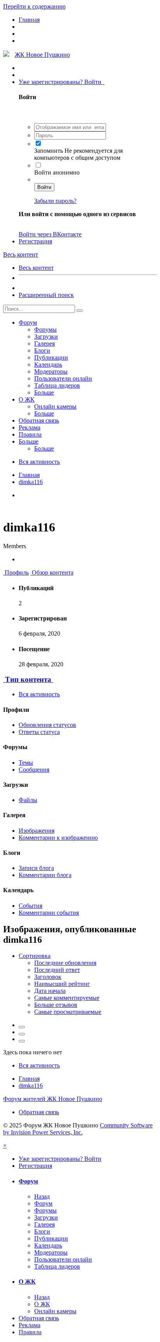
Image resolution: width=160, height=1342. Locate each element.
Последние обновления (65, 962)
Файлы (28, 800)
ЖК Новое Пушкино (42, 54)
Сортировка (34, 955)
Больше (44, 392)
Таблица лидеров (57, 385)
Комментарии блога (45, 875)
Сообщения (34, 769)
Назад (42, 1196)
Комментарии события (49, 912)
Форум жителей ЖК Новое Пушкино (52, 1099)
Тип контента (28, 679)
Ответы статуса (39, 732)
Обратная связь (39, 420)
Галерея (44, 343)
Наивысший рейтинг (62, 983)
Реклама (29, 427)
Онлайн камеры (55, 406)
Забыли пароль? (55, 200)
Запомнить (49, 150)
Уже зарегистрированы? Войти (61, 82)
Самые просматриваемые (67, 1011)
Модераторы (51, 371)
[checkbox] (38, 143)
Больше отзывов (55, 1004)
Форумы (45, 329)
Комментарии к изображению (58, 837)
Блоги (42, 350)
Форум (28, 322)
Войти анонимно (57, 172)
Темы (26, 762)
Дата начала (50, 990)
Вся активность (39, 694)
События (30, 905)
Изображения (36, 830)
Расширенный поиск (46, 295)
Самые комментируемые (66, 997)
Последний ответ (57, 969)
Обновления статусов (47, 725)
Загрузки (46, 336)
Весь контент (36, 267)
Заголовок (47, 976)
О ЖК (27, 399)
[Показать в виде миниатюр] (22, 1027)
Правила (30, 434)
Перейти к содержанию (34, 6)
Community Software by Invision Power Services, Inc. (78, 1129)
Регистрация (35, 241)
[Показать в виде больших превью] (22, 1034)
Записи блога (36, 868)
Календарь (48, 364)
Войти (44, 187)
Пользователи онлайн (63, 378)
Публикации (51, 357)
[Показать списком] (22, 1041)
